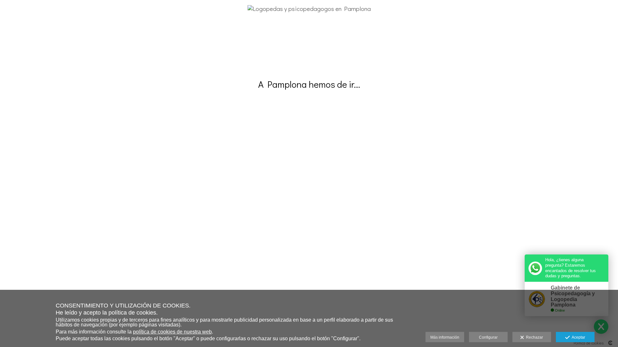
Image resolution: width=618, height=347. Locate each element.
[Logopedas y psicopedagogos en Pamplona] (309, 25)
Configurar (488, 337)
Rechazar (533, 337)
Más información (444, 337)
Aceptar (577, 337)
